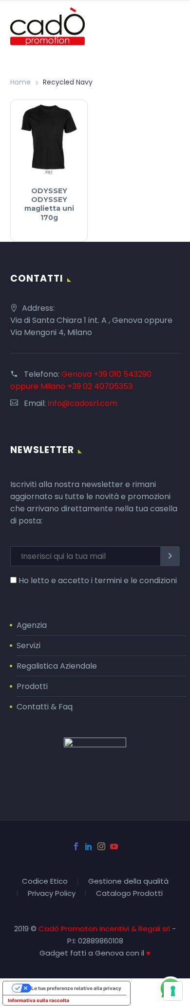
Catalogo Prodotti (129, 893)
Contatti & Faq (45, 706)
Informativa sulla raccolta (38, 1000)
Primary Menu (171, 26)
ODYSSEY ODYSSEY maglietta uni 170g (49, 204)
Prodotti (32, 686)
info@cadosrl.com (82, 403)
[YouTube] (114, 846)
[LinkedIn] (89, 846)
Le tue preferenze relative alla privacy (76, 988)
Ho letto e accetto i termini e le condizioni (98, 580)
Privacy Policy (52, 893)
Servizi (28, 645)
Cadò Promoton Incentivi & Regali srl (105, 929)
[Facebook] (76, 846)
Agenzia (32, 625)
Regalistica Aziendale (57, 666)
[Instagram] (101, 846)
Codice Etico (45, 881)
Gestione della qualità (128, 881)
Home (20, 82)
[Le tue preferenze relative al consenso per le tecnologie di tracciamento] (173, 991)
